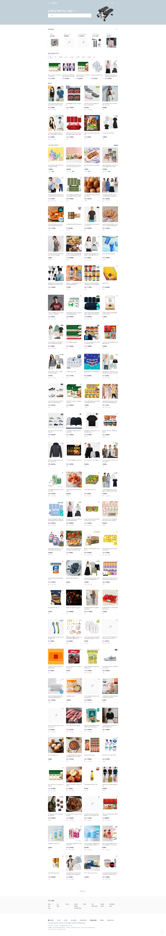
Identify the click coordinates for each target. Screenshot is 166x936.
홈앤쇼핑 (76, 906)
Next (118, 40)
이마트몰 (77, 57)
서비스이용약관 (73, 920)
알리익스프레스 (95, 906)
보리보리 (102, 906)
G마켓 (66, 57)
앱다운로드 (52, 920)
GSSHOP (76, 904)
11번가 (50, 57)
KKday (110, 906)
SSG (94, 57)
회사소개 (59, 920)
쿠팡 (55, 57)
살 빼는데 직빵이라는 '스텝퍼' (60, 11)
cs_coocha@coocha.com (75, 927)
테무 (92, 904)
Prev (48, 40)
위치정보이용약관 (83, 920)
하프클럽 (60, 57)
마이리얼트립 (111, 904)
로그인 (107, 3)
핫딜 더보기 (82, 891)
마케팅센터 (102, 920)
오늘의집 (89, 57)
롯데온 (83, 57)
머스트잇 (67, 904)
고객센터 (65, 920)
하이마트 (84, 904)
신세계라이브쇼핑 (77, 908)
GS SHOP (71, 57)
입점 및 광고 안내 (110, 920)
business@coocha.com (90, 927)
